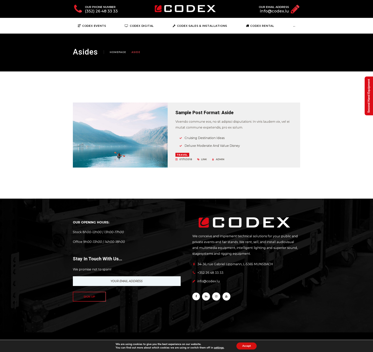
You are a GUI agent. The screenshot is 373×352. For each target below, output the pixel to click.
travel (182, 154)
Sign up (89, 296)
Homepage (118, 52)
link (204, 159)
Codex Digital (142, 26)
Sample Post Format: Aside (204, 112)
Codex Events (94, 26)
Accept (246, 346)
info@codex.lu (208, 281)
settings (219, 347)
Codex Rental (262, 26)
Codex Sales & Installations (202, 26)
